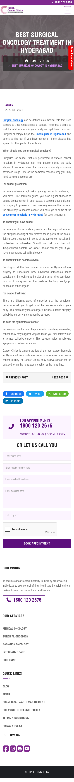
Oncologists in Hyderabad (51, 134)
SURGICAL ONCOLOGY (15, 636)
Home (33, 61)
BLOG (46, 61)
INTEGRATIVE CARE (14, 652)
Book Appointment (71, 56)
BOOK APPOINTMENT (37, 543)
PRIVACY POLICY (12, 726)
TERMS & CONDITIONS (16, 718)
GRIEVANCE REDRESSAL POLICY (21, 710)
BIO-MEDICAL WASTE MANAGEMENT (24, 702)
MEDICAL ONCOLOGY (15, 628)
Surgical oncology (13, 120)
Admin (9, 105)
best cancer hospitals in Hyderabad (23, 214)
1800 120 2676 (63, 2)
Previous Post (18, 377)
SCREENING (9, 660)
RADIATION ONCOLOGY (16, 644)
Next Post (59, 377)
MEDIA (6, 694)
